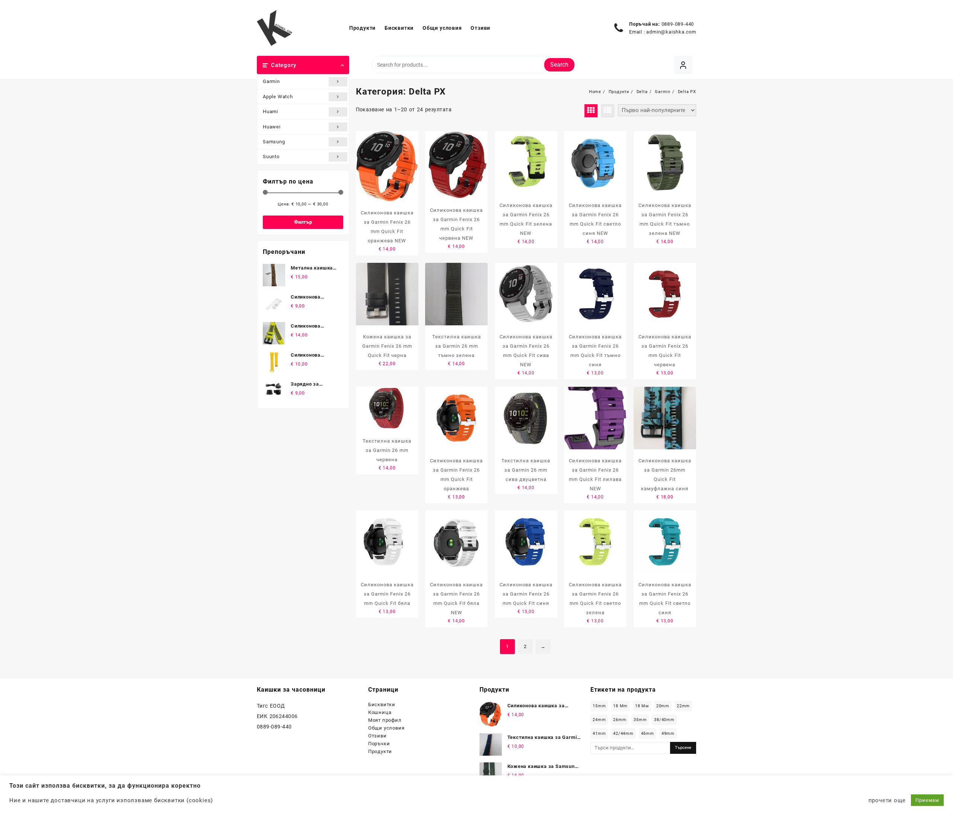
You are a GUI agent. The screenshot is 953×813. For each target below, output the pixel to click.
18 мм (642, 706)
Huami (270, 111)
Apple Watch (278, 96)
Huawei (272, 127)
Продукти (380, 751)
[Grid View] (590, 110)
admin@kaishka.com (671, 32)
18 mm (620, 706)
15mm (599, 706)
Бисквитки (381, 704)
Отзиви (377, 736)
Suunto (271, 156)
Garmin (271, 81)
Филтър (303, 222)
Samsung (274, 141)
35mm (640, 719)
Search (559, 64)
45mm (647, 733)
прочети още (887, 800)
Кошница (380, 712)
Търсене (683, 747)
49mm (668, 733)
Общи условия (386, 728)
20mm (662, 706)
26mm (619, 719)
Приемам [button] (927, 800)
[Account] (683, 65)
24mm (599, 719)
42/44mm (623, 733)
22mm (683, 706)
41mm (599, 733)
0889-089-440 (678, 24)
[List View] (607, 110)
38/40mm (664, 719)
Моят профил (385, 720)
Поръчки (379, 743)
